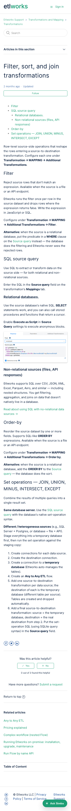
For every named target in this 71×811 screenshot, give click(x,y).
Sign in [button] (59, 6)
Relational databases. (29, 115)
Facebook (6, 643)
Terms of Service (35, 799)
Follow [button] (35, 93)
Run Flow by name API (19, 753)
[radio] (25, 666)
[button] (51, 7)
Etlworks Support (14, 19)
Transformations (13, 24)
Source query (22, 241)
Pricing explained (15, 727)
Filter (14, 106)
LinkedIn (17, 643)
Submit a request (51, 684)
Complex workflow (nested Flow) (26, 735)
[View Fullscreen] (36, 361)
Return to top (12, 696)
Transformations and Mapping (45, 19)
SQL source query (23, 110)
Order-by (17, 129)
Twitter (11, 643)
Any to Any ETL (14, 720)
